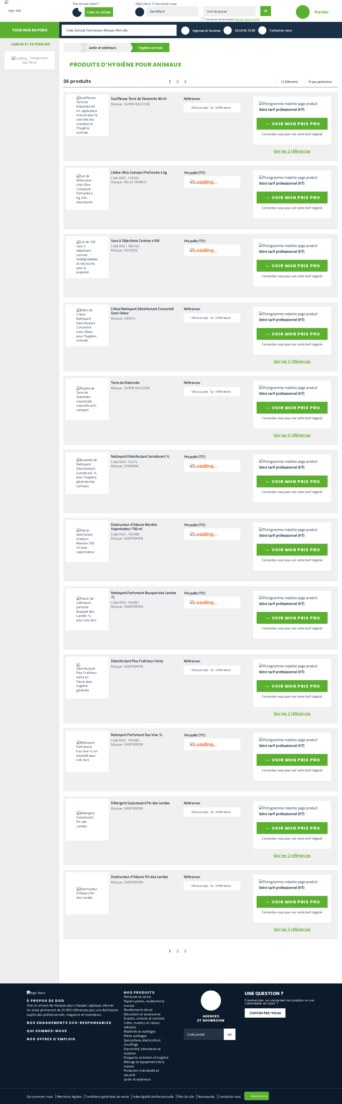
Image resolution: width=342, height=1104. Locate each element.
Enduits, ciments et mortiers (144, 1018)
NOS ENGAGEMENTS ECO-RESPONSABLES (69, 1022)
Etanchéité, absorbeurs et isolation (142, 1051)
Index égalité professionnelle (153, 1096)
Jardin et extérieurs (137, 1079)
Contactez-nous (265, 1012)
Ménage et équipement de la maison (144, 1064)
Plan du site (186, 1096)
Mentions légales (69, 1096)
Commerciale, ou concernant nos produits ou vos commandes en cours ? (279, 1002)
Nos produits (139, 992)
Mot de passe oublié (247, 19)
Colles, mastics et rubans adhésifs (142, 1025)
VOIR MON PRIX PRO (292, 123)
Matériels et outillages (140, 1031)
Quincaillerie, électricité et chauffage (142, 1042)
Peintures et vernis (137, 996)
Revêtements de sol (138, 1009)
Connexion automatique (219, 19)
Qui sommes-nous (40, 1096)
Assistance (259, 1096)
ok (230, 1034)
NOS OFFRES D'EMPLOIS (51, 1039)
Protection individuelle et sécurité (141, 1072)
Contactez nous (230, 1096)
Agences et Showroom (211, 1018)
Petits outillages (135, 1035)
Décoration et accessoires (142, 1014)
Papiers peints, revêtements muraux (144, 1003)
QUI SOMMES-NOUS (47, 1031)
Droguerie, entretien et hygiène (146, 1057)
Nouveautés (206, 1096)
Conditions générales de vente (107, 1096)
